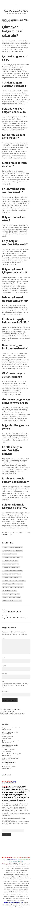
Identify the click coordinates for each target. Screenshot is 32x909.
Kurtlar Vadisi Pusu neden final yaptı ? (11, 754)
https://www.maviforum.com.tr (10, 709)
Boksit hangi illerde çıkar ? (8, 762)
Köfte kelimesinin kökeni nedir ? (10, 745)
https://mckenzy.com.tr (7, 711)
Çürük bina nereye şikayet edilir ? (10, 741)
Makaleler (10, 543)
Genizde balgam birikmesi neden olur (12, 584)
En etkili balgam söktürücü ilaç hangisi (12, 570)
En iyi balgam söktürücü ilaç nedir (11, 574)
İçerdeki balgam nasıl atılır (9, 590)
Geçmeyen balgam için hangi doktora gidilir (14, 580)
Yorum (3, 638)
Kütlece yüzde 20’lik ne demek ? (10, 732)
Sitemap (21, 714)
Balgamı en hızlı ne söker (9, 554)
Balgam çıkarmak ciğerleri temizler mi (12, 547)
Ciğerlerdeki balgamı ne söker (10, 564)
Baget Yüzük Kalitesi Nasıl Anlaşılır (14, 618)
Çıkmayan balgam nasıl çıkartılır (11, 567)
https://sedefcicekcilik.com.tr (9, 714)
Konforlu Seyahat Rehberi (16, 11)
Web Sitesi (4, 673)
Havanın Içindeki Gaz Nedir (11, 612)
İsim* (3, 658)
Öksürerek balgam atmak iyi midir (11, 597)
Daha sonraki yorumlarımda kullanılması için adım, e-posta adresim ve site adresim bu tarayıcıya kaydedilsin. (15, 685)
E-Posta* (4, 665)
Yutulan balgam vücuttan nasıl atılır (12, 600)
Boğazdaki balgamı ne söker (10, 560)
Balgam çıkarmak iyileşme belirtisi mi (12, 550)
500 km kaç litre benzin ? (8, 736)
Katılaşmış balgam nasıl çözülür (11, 594)
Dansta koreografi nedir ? (8, 749)
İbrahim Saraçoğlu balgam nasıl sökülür (13, 587)
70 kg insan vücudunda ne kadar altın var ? (12, 728)
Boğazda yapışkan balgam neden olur (12, 557)
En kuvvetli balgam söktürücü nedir (12, 577)
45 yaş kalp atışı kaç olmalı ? (9, 766)
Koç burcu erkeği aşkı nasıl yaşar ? (10, 758)
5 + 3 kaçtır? (5, 691)
